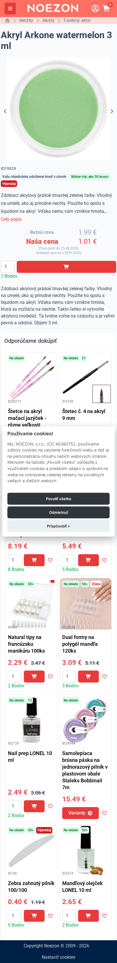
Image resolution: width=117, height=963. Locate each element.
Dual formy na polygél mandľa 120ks (80, 644)
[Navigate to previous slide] (5, 111)
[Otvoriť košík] (106, 9)
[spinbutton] (7, 267)
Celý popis (11, 219)
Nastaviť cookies (58, 957)
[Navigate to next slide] (112, 111)
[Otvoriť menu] (10, 9)
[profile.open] (95, 8)
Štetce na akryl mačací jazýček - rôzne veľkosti (27, 418)
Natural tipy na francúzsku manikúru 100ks (26, 644)
